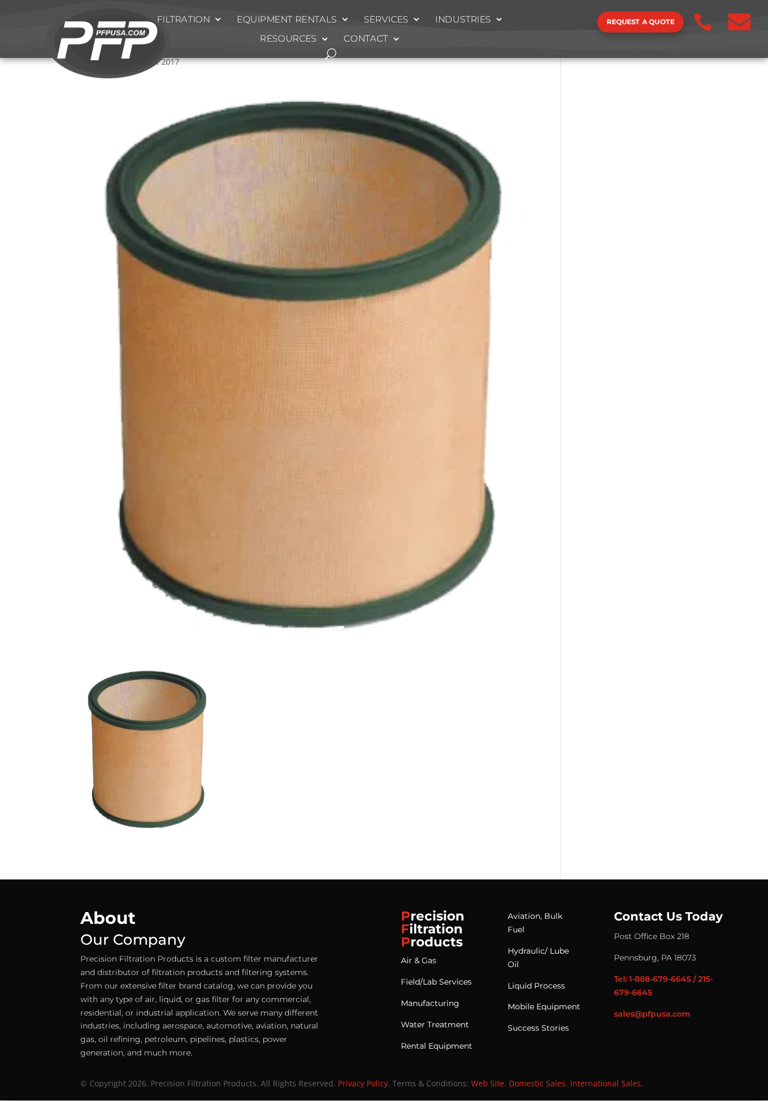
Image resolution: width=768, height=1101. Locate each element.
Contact (366, 39)
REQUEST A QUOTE (640, 21)
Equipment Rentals (287, 20)
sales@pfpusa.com (652, 1014)
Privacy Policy (363, 1083)
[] (559, 32)
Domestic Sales (537, 1083)
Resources (288, 39)
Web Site (487, 1083)
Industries (463, 20)
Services (386, 20)
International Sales (605, 1083)
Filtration (183, 20)
